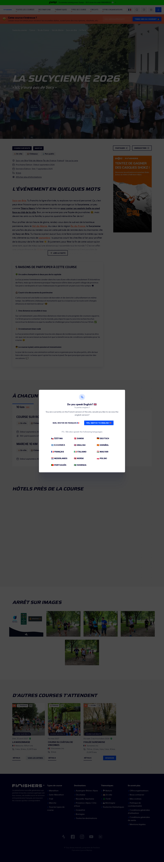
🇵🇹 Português (58, 465)
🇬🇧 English (79, 445)
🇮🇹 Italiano (80, 451)
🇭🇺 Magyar (102, 451)
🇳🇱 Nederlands (59, 458)
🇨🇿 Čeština (57, 438)
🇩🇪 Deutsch (103, 438)
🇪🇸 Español (103, 445)
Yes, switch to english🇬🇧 (98, 422)
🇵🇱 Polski (102, 458)
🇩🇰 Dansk (79, 438)
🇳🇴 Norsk (79, 458)
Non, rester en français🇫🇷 (66, 422)
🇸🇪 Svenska (80, 465)
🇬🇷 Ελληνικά (58, 445)
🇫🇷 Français (57, 451)
